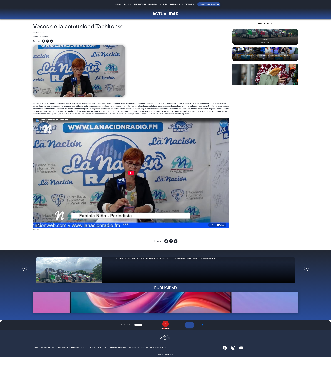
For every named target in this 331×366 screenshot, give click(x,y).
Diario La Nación (176, 4)
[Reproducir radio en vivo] (165, 324)
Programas (152, 4)
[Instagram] (47, 41)
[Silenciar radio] (189, 325)
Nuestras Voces (140, 4)
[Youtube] (51, 41)
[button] (24, 269)
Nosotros (127, 4)
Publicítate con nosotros (209, 4)
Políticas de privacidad (156, 348)
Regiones (163, 4)
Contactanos (138, 348)
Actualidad (189, 4)
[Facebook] (43, 41)
